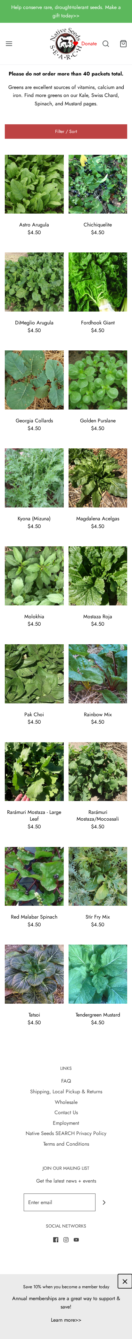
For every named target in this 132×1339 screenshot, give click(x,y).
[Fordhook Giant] (98, 281)
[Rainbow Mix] (98, 673)
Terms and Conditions (66, 1144)
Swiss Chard (104, 95)
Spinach (43, 103)
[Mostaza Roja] (98, 575)
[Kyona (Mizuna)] (34, 477)
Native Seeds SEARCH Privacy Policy (66, 1133)
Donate (89, 43)
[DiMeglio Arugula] (34, 281)
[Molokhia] (34, 575)
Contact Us (66, 1112)
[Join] (104, 1202)
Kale (83, 95)
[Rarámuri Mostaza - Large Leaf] (34, 771)
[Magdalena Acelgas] (98, 477)
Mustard (73, 103)
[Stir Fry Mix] (98, 875)
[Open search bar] (105, 44)
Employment (66, 1123)
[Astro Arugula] (34, 183)
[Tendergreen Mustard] (98, 973)
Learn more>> (66, 1320)
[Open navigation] (9, 44)
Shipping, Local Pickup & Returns (66, 1091)
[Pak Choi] (34, 673)
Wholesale (66, 1102)
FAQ (66, 1081)
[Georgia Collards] (34, 379)
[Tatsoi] (34, 973)
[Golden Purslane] (98, 379)
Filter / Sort (66, 131)
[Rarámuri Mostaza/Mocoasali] (98, 771)
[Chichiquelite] (98, 183)
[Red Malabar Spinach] (34, 875)
